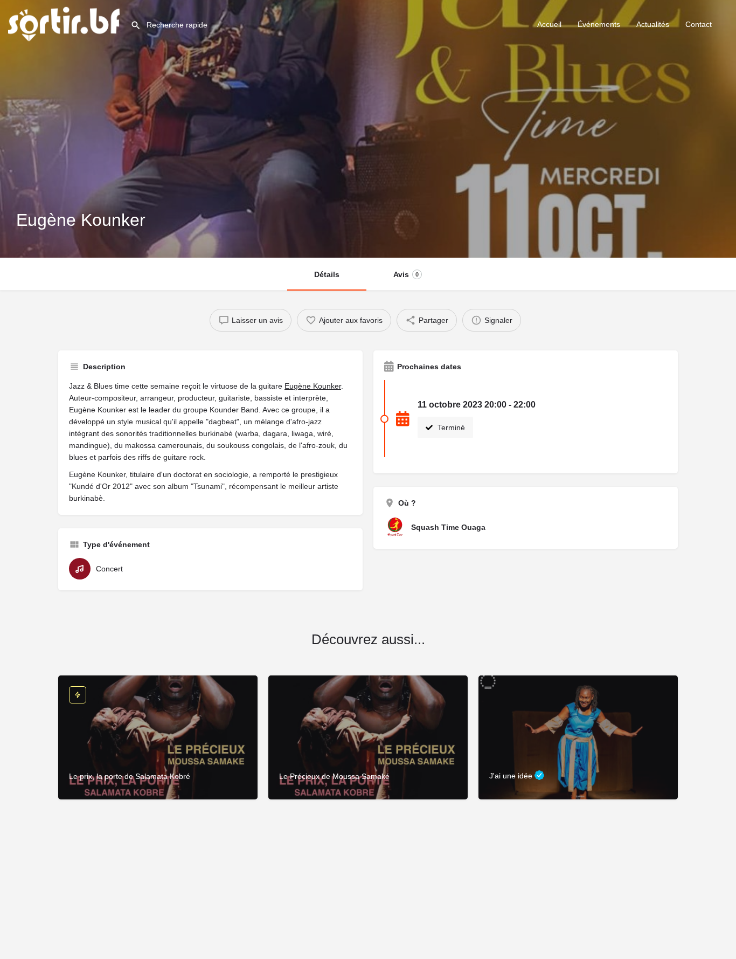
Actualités (652, 24)
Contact (698, 24)
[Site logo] (65, 23)
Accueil (549, 24)
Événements (599, 24)
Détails (326, 274)
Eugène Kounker (312, 386)
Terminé (450, 427)
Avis (406, 274)
